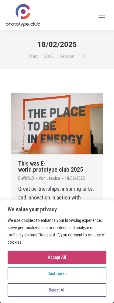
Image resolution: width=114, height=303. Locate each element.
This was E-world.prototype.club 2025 (50, 166)
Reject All (57, 290)
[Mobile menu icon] (102, 15)
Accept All (57, 257)
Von (49, 178)
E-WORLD (26, 178)
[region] (57, 251)
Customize (57, 273)
